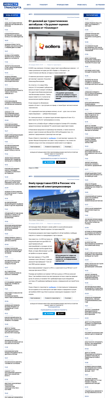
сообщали (52, 138)
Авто (29, 5)
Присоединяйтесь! (54, 155)
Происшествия (62, 5)
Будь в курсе (12, 15)
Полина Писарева (75, 17)
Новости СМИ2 (33, 168)
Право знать (82, 5)
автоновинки (35, 146)
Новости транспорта (53, 146)
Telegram (50, 162)
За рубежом (100, 5)
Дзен (62, 162)
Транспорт (43, 5)
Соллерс (68, 146)
